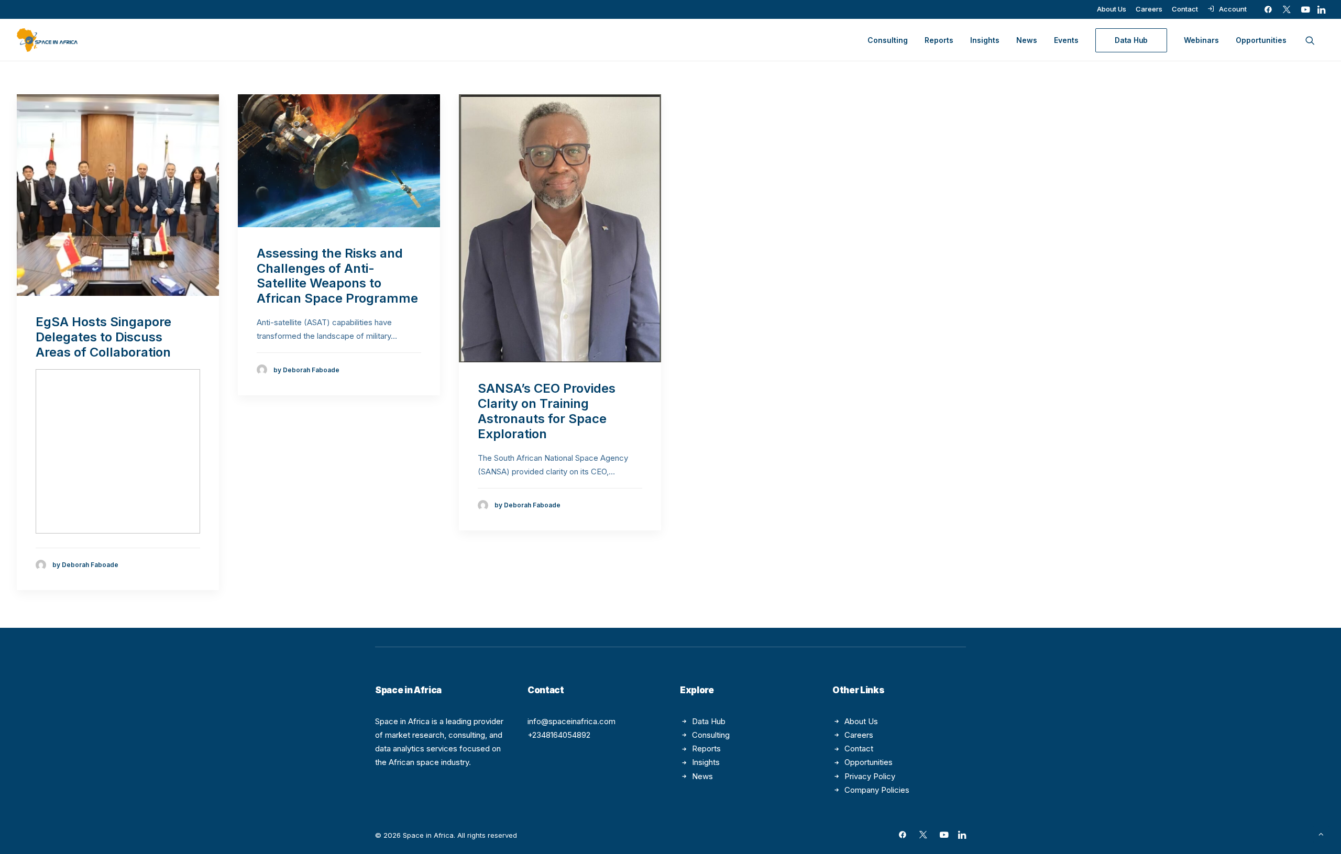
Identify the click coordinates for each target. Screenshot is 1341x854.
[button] (1268, 9)
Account (1233, 9)
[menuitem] (1111, 9)
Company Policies (876, 790)
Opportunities (1261, 40)
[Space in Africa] (47, 40)
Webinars (1201, 40)
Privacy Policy (869, 776)
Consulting (887, 40)
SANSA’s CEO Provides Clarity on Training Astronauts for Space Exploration (546, 411)
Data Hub (709, 721)
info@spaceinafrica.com (571, 721)
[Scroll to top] (1321, 833)
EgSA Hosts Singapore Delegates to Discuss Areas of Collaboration (103, 337)
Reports (939, 40)
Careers (1149, 9)
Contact (1185, 9)
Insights (984, 40)
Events (1066, 40)
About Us (1111, 9)
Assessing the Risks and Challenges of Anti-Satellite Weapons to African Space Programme (337, 276)
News (1026, 40)
